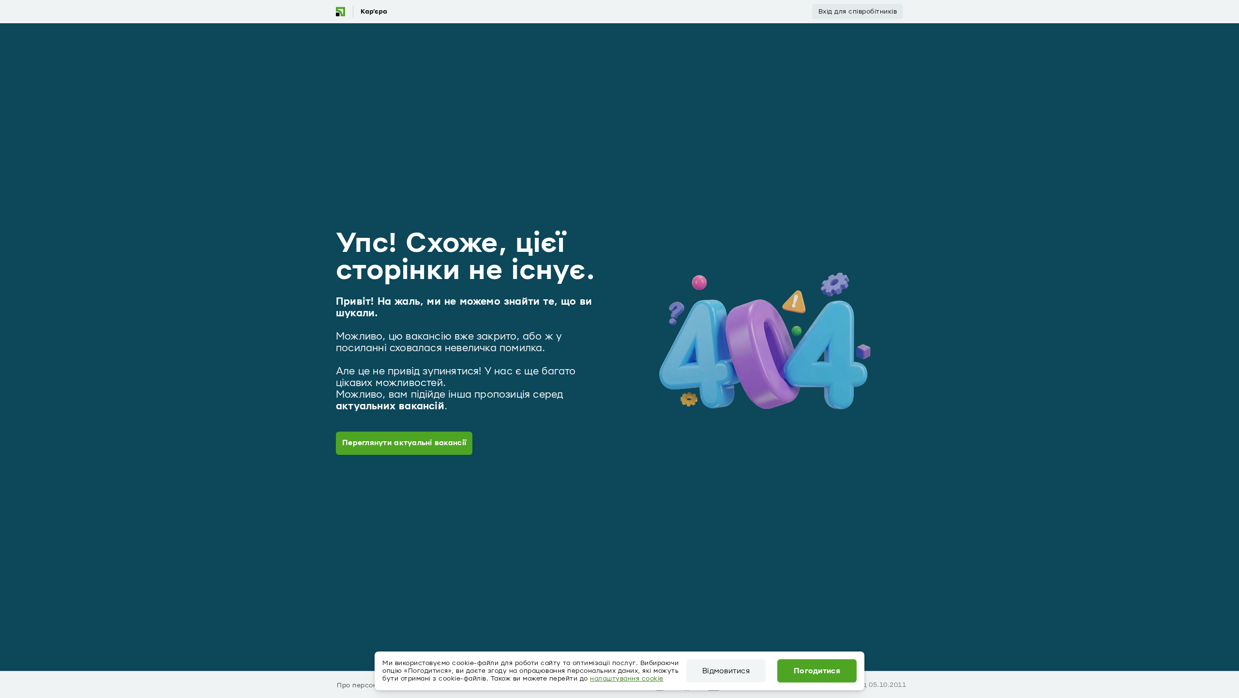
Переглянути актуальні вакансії (404, 442)
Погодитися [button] (817, 671)
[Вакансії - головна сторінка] (361, 11)
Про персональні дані (374, 685)
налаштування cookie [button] (627, 678)
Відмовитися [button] (726, 671)
